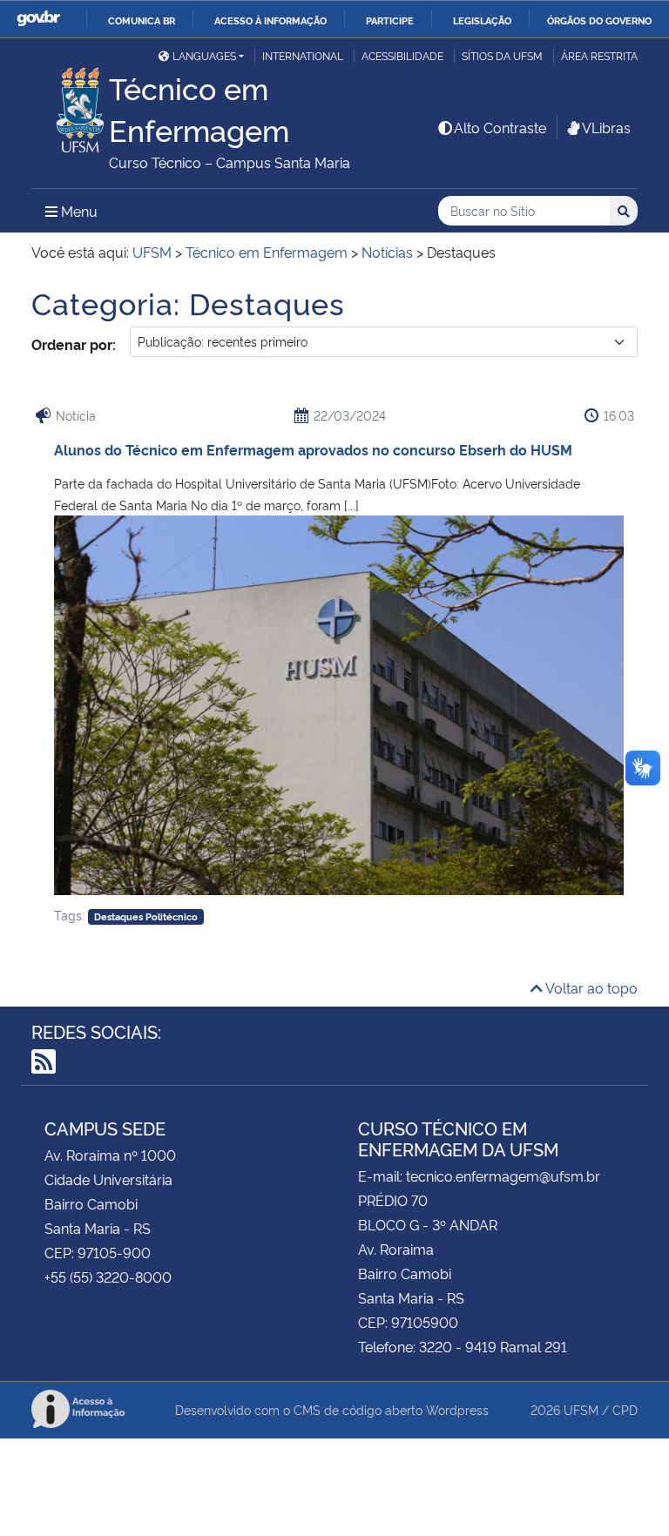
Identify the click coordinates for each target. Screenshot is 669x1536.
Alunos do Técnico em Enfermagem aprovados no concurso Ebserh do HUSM (313, 449)
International (302, 55)
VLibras (606, 127)
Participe (390, 20)
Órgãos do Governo (599, 20)
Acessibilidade (402, 55)
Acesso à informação (270, 20)
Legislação (482, 20)
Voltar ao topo (590, 987)
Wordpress (457, 1409)
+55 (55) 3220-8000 (108, 1276)
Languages (204, 55)
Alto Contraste (500, 127)
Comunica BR (141, 20)
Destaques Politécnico (146, 916)
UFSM (581, 1409)
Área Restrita (599, 55)
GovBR (38, 18)
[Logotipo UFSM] (70, 105)
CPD (625, 1409)
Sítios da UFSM (502, 55)
